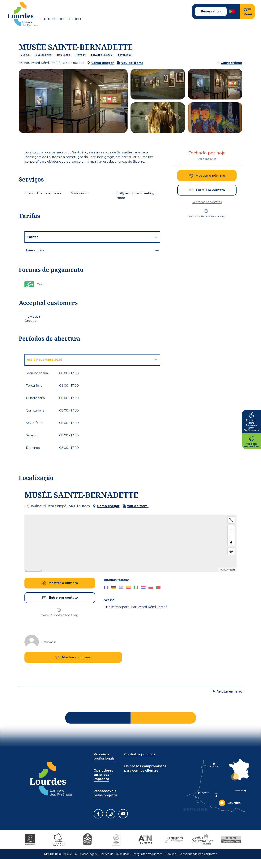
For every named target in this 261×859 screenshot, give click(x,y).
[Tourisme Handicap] (30, 839)
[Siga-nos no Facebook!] (98, 813)
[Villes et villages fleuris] (230, 839)
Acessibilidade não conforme (198, 854)
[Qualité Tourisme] (58, 839)
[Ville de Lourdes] (173, 839)
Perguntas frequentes (147, 854)
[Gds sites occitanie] (116, 839)
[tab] (88, 237)
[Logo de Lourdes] (51, 779)
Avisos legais (88, 854)
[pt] (232, 11)
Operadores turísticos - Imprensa (103, 775)
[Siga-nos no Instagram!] (110, 813)
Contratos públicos (139, 754)
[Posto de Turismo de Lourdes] (23, 14)
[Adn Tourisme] (144, 839)
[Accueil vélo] (87, 839)
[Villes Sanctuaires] (202, 839)
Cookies (170, 854)
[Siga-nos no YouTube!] (123, 813)
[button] (232, 11)
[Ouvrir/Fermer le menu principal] (247, 11)
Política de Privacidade (115, 854)
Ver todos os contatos (207, 202)
